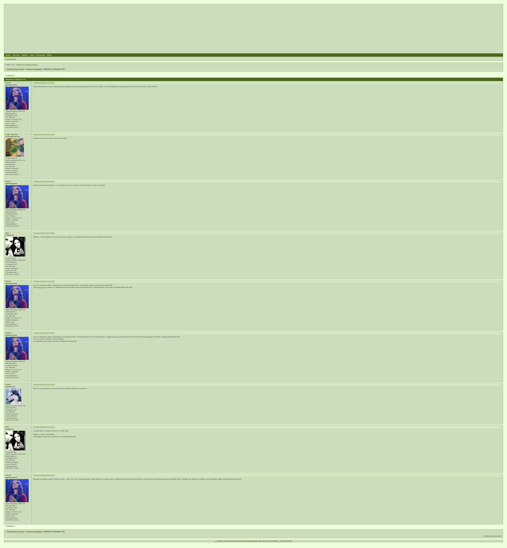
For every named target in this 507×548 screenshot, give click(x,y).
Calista (8, 385)
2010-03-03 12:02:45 (48, 475)
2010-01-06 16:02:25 (48, 233)
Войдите (19, 64)
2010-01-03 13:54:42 (48, 83)
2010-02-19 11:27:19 (48, 427)
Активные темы (11, 59)
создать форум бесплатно (492, 536)
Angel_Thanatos (12, 134)
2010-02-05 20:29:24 (48, 384)
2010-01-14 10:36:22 (48, 281)
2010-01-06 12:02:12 (48, 181)
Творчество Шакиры (34, 69)
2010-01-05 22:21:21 (48, 134)
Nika (7, 233)
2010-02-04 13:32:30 (48, 333)
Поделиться (37, 83)
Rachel (8, 83)
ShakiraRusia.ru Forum (15, 69)
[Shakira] (247, 541)
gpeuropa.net (41, 287)
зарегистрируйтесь (31, 64)
